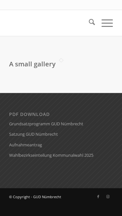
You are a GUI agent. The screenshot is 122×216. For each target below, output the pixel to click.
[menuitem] (88, 23)
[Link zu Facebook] (98, 196)
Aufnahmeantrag (25, 145)
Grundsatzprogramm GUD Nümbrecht (46, 124)
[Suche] (88, 23)
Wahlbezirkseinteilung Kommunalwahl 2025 (51, 155)
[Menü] (104, 23)
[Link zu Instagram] (108, 196)
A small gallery (32, 64)
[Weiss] (50, 23)
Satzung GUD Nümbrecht (33, 134)
